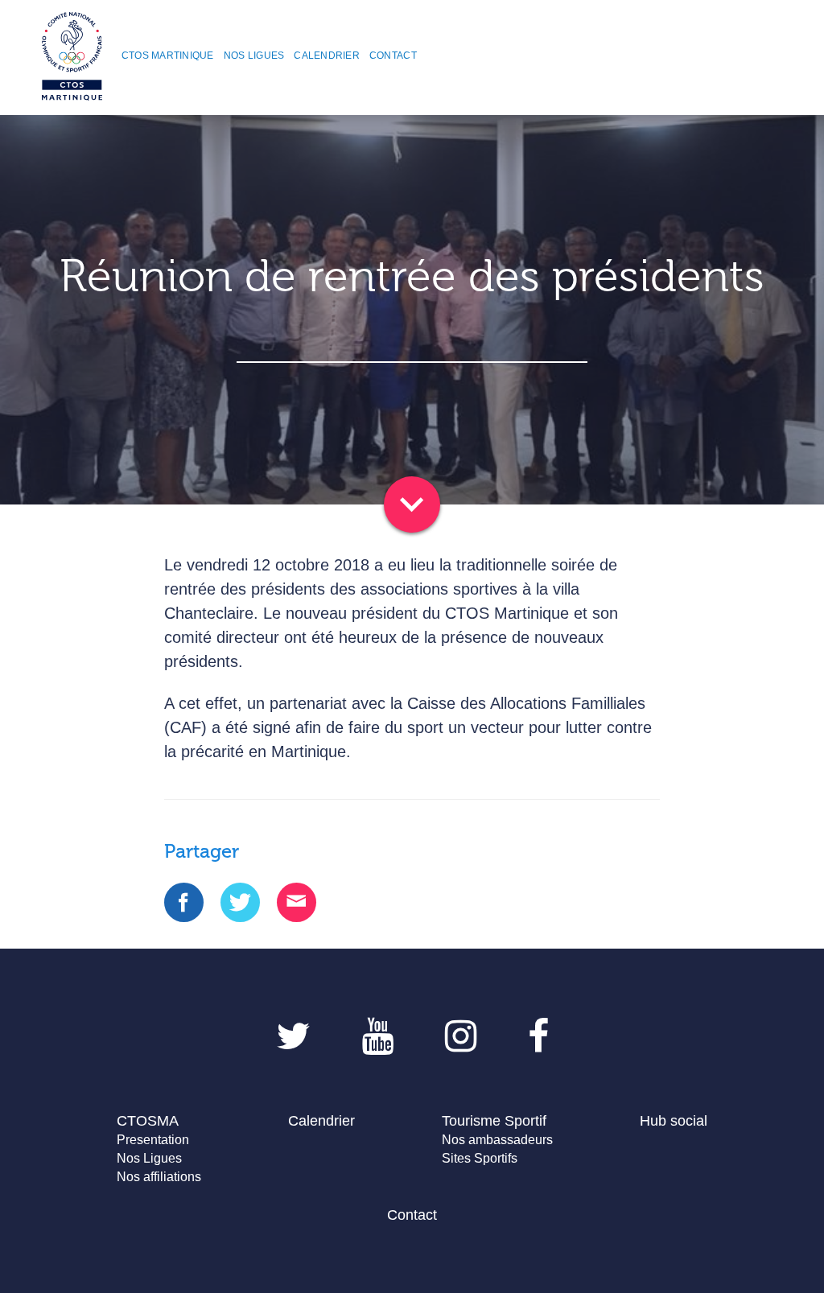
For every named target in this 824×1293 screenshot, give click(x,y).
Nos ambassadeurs (497, 1140)
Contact (412, 1215)
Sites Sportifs (479, 1158)
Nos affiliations (159, 1177)
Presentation (153, 1140)
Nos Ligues (149, 1158)
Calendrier (321, 1121)
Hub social (673, 1121)
